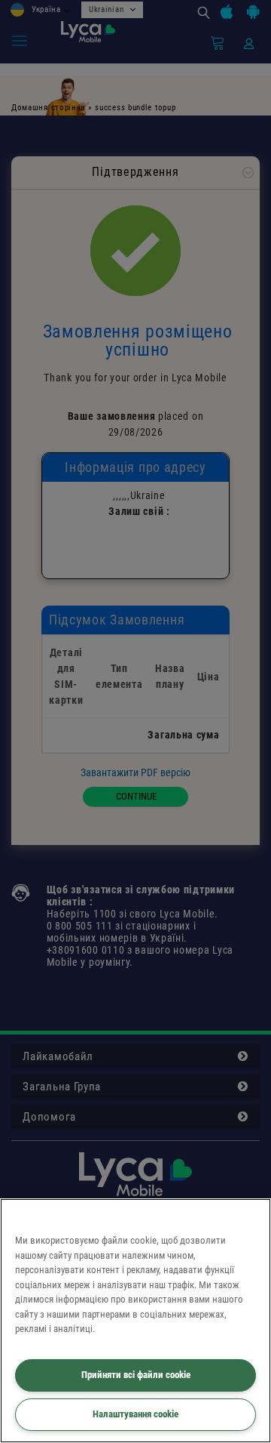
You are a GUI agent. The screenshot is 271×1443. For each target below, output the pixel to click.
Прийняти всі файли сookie (135, 1374)
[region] (135, 1320)
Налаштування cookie (135, 1414)
